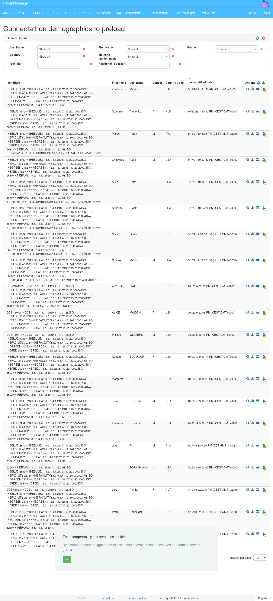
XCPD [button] (69, 13)
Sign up (251, 13)
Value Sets (208, 13)
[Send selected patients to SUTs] (258, 82)
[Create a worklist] (258, 89)
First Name (106, 47)
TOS (67, 550)
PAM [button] (21, 13)
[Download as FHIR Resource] (263, 82)
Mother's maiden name (107, 57)
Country (15, 55)
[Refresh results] (257, 38)
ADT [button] (6, 13)
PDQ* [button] (37, 13)
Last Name (17, 47)
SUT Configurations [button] (129, 13)
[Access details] (247, 89)
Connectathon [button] (159, 13)
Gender (192, 47)
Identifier (16, 64)
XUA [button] (85, 13)
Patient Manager (16, 3)
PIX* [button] (53, 13)
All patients (104, 13)
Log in (266, 13)
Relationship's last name (111, 64)
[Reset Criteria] (263, 38)
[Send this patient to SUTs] (263, 89)
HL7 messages (186, 13)
